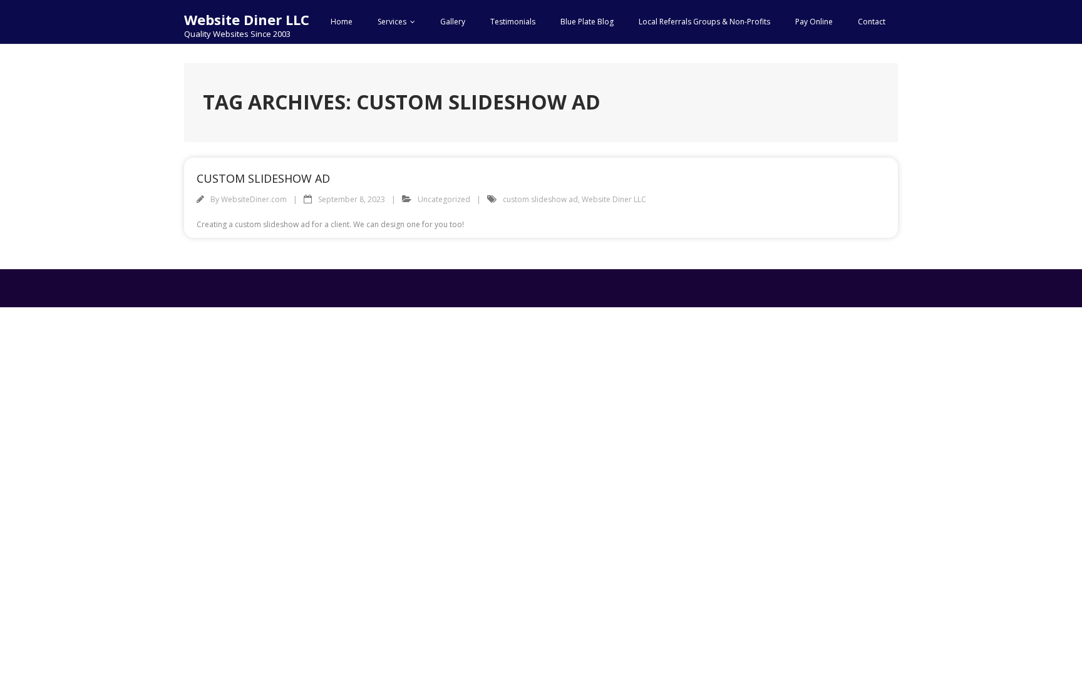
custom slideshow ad (540, 199)
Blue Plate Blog (587, 21)
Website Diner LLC (614, 199)
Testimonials (512, 21)
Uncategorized (444, 199)
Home (342, 21)
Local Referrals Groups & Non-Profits (704, 21)
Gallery (452, 21)
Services (392, 21)
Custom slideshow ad (263, 178)
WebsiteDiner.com (254, 199)
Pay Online (814, 21)
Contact (871, 21)
